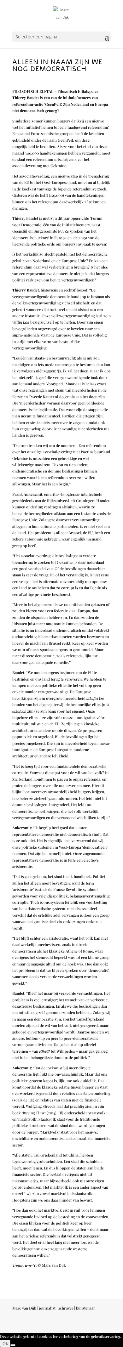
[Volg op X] (93, 1326)
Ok (5, 1343)
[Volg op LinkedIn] (106, 1326)
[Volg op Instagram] (80, 1326)
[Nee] (12, 1345)
